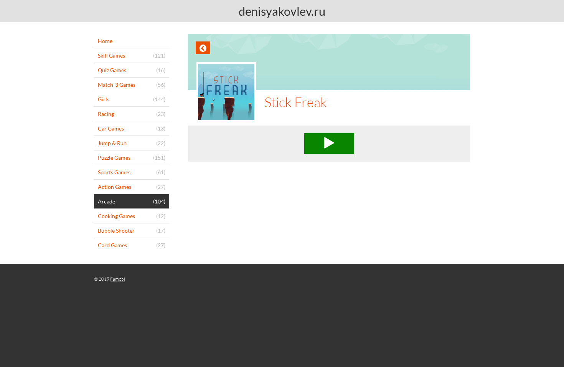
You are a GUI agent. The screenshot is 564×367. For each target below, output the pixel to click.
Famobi (117, 279)
